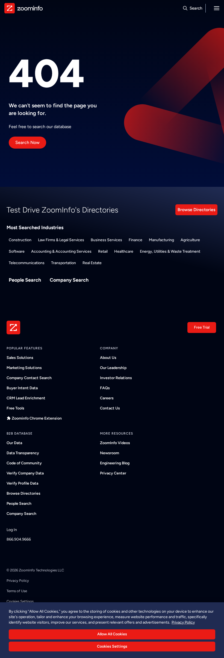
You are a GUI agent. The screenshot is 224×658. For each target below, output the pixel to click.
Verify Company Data (25, 473)
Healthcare (123, 251)
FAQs (105, 388)
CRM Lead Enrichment (26, 398)
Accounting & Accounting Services (61, 251)
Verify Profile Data (22, 483)
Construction (20, 240)
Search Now (27, 142)
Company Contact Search (29, 378)
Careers (107, 398)
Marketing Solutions (24, 367)
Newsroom (109, 453)
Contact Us (110, 408)
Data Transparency (23, 453)
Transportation (63, 263)
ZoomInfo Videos (115, 443)
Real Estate (92, 263)
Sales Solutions (20, 357)
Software (17, 251)
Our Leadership (113, 367)
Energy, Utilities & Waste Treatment (170, 251)
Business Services (106, 240)
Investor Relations (116, 378)
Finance (135, 240)
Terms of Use (17, 591)
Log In (12, 529)
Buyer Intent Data (22, 388)
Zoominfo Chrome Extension (37, 418)
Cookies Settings (112, 646)
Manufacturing (161, 240)
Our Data (14, 443)
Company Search (69, 280)
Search (196, 8)
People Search (25, 280)
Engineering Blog (114, 463)
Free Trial (202, 327)
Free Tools (15, 408)
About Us (108, 357)
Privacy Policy (18, 581)
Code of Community (24, 463)
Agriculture (190, 240)
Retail (103, 251)
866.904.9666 (19, 539)
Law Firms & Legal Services (61, 240)
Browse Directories (196, 209)
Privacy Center (113, 473)
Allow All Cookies (112, 634)
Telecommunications (27, 263)
